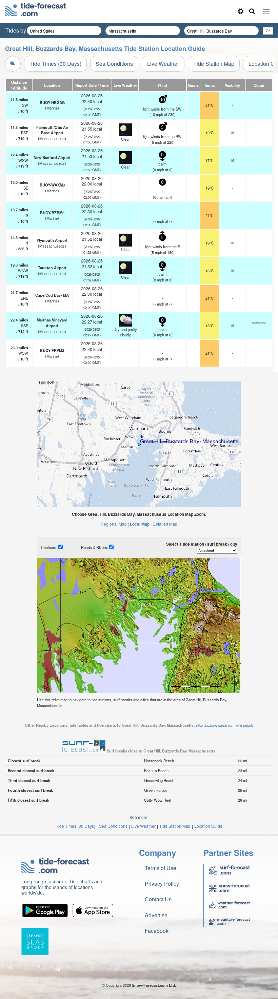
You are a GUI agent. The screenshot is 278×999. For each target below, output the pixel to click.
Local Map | (141, 524)
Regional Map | (115, 524)
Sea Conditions (114, 63)
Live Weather (163, 63)
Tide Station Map (213, 63)
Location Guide (208, 826)
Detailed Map (165, 524)
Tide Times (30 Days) (55, 63)
